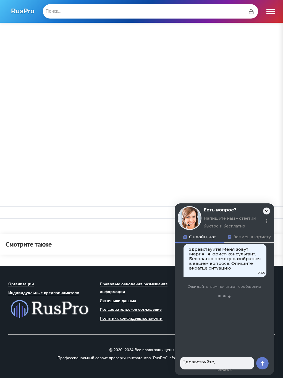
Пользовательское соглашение (131, 309)
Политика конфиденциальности (131, 318)
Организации (21, 284)
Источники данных (118, 300)
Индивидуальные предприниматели (43, 293)
